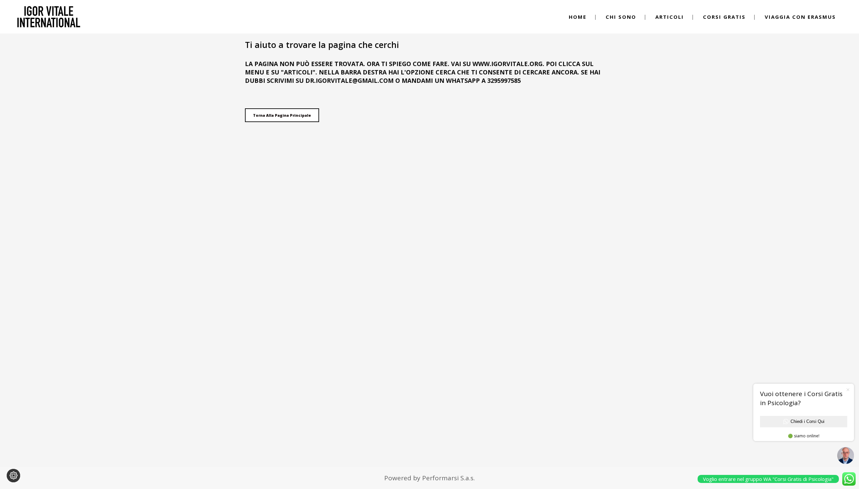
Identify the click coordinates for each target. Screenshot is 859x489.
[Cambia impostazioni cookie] (13, 475)
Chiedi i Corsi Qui (807, 421)
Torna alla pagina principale (282, 115)
